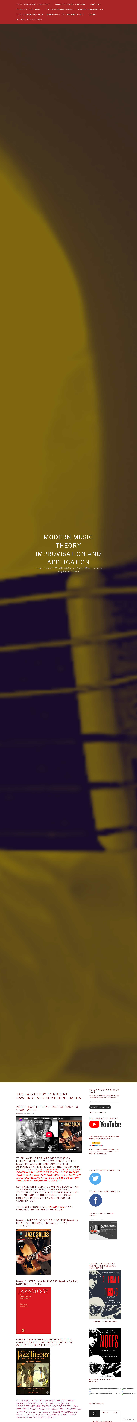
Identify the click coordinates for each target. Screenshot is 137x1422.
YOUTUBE (91, 14)
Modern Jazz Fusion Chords (28, 9)
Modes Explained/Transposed (90, 9)
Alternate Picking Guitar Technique (70, 4)
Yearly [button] (115, 1413)
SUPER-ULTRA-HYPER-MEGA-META (29, 14)
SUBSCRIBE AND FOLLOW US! (100, 1107)
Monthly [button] (105, 1413)
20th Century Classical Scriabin (59, 9)
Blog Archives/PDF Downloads (29, 20)
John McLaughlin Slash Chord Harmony (33, 4)
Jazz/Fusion (95, 4)
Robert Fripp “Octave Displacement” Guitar (65, 14)
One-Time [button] (94, 1414)
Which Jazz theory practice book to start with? (47, 1108)
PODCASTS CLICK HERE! (96, 1219)
